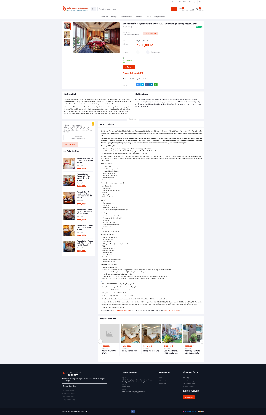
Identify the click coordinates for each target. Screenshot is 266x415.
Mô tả (102, 124)
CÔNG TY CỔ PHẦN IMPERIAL (131, 34)
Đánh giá (111, 124)
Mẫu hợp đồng (163, 381)
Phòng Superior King (151, 351)
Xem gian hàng (70, 144)
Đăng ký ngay (189, 397)
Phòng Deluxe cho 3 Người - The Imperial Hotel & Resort (84, 212)
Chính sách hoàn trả (68, 396)
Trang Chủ (104, 16)
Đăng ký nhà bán (160, 16)
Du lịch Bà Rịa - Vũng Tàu (171, 310)
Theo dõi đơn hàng (188, 386)
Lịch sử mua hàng (188, 381)
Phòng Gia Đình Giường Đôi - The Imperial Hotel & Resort (83, 177)
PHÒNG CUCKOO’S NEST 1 (109, 352)
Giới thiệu (161, 378)
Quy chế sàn (162, 383)
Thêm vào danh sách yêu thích (133, 73)
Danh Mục (139, 16)
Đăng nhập (192, 2)
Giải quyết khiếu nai (68, 390)
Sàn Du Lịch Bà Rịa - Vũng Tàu (121, 310)
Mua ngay (129, 67)
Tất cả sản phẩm (126, 16)
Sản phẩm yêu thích (189, 383)
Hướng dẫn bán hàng (68, 399)
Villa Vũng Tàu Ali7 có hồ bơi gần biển (171, 352)
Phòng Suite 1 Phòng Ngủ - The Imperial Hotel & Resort (85, 243)
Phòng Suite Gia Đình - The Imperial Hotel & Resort (85, 160)
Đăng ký (201, 2)
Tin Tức (148, 16)
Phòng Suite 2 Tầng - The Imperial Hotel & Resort (85, 227)
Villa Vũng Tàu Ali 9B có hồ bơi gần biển (192, 352)
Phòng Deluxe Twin (129, 351)
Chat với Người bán (150, 33)
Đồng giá (114, 16)
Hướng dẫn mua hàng (68, 393)
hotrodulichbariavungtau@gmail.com (133, 391)
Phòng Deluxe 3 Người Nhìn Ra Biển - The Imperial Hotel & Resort (84, 195)
